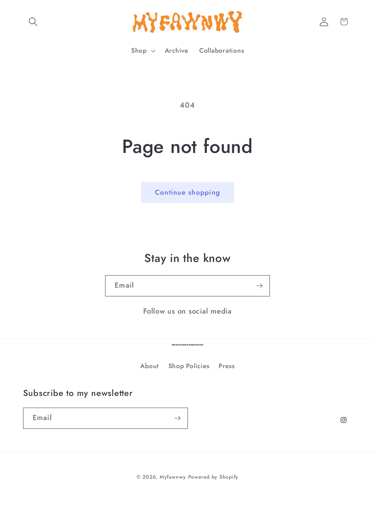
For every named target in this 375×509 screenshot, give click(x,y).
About (149, 366)
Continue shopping (187, 192)
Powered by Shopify (213, 476)
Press (227, 366)
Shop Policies (188, 366)
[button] (33, 22)
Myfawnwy (173, 476)
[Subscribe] (259, 285)
